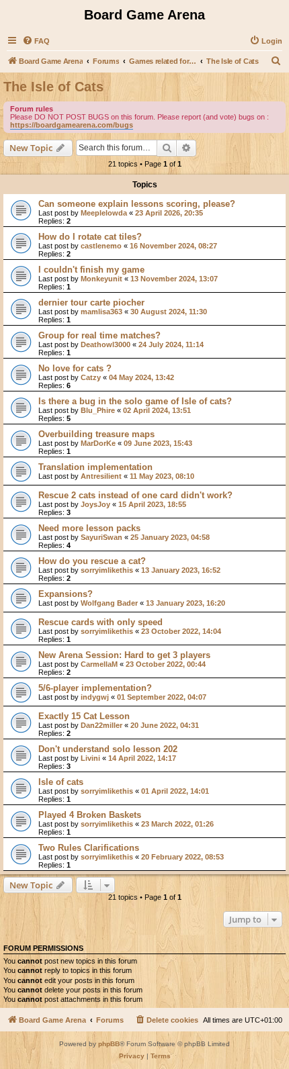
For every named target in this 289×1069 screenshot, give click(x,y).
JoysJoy (95, 504)
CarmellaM (99, 664)
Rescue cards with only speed (100, 622)
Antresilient (101, 476)
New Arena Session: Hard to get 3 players (124, 655)
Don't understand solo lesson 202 (107, 749)
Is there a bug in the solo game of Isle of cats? (135, 401)
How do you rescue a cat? (92, 561)
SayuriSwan (101, 537)
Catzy (91, 377)
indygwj (95, 697)
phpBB (109, 1044)
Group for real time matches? (99, 335)
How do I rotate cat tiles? (90, 237)
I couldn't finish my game (91, 270)
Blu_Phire (98, 410)
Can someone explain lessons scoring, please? (136, 204)
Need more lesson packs (89, 528)
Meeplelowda (104, 213)
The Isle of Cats (53, 86)
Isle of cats (60, 782)
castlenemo (101, 246)
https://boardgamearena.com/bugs (71, 125)
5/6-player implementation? (95, 688)
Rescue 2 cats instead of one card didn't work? (135, 495)
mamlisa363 (101, 312)
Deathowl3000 (105, 344)
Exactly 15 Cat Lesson (84, 716)
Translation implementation (95, 467)
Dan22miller (101, 725)
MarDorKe (98, 443)
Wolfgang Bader (109, 603)
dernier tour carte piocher (91, 302)
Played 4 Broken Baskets (89, 815)
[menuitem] (36, 41)
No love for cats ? (75, 368)
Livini (90, 758)
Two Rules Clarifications (88, 848)
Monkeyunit (101, 279)
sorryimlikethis (107, 570)
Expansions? (65, 594)
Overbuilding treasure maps (96, 434)
